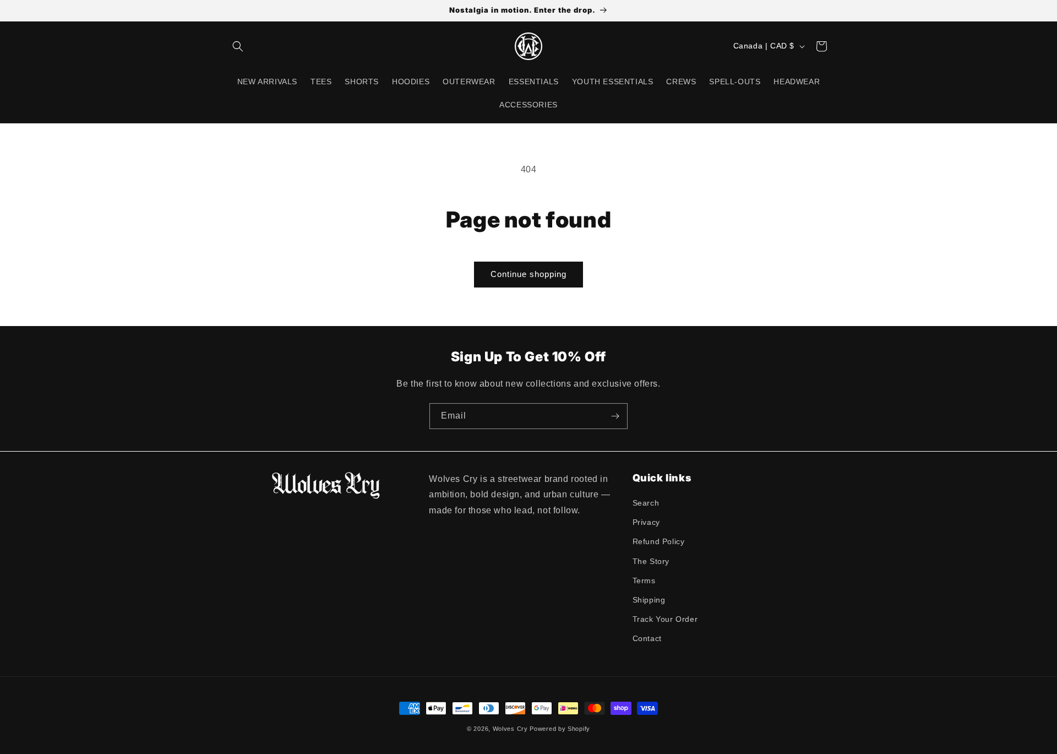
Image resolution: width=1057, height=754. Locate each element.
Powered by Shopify (560, 728)
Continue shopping (528, 274)
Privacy (646, 522)
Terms (644, 580)
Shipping (649, 599)
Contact (647, 638)
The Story (651, 561)
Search (646, 502)
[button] (238, 46)
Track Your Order (665, 619)
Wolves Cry (510, 728)
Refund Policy (659, 541)
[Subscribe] (615, 416)
